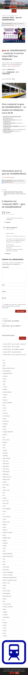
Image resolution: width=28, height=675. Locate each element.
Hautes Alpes (6, 474)
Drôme (4, 429)
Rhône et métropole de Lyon (10, 580)
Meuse (4, 535)
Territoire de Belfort (8, 606)
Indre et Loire (6, 490)
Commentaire (5, 267)
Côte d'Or (5, 413)
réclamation (19, 192)
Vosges (4, 630)
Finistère (5, 442)
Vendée (5, 625)
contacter (7, 191)
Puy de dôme (6, 569)
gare (4, 50)
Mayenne (5, 529)
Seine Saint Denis (7, 596)
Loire (4, 506)
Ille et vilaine (6, 484)
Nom (3, 285)
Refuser (17, 673)
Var (4, 620)
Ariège (4, 378)
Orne (4, 561)
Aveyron (5, 386)
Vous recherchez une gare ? (8, 335)
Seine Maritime (6, 593)
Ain (3, 360)
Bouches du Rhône (7, 392)
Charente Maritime (7, 402)
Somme (5, 598)
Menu (15, 11)
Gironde (5, 450)
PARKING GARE (11, 192)
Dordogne (5, 423)
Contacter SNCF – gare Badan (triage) (12, 352)
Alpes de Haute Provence (9, 368)
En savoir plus (10, 25)
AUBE (4, 381)
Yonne (4, 633)
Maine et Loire (6, 522)
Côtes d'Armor (6, 416)
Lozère (4, 519)
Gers (4, 447)
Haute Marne (6, 463)
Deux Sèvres (6, 421)
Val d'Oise (5, 614)
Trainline (5, 612)
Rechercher (23, 338)
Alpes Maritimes (6, 370)
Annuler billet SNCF (7, 373)
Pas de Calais (6, 567)
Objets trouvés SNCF (8, 556)
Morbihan (5, 543)
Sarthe (4, 585)
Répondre (8, 222)
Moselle (5, 545)
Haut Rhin (5, 455)
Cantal (4, 397)
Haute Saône (6, 466)
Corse (4, 410)
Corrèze (5, 408)
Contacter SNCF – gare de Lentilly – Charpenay (14, 344)
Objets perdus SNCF (7, 553)
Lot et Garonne (6, 516)
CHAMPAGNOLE (16, 66)
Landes (4, 498)
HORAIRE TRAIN (14, 191)
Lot (4, 514)
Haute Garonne (6, 458)
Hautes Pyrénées (7, 476)
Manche (5, 524)
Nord (4, 551)
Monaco (5, 540)
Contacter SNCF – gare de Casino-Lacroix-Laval (14, 354)
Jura (5, 189)
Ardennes (5, 376)
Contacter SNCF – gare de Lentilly (11, 346)
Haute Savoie (6, 469)
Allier (4, 365)
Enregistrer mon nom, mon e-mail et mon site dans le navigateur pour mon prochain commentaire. (14, 306)
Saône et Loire (6, 582)
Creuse (4, 418)
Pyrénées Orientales (8, 575)
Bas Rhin (5, 389)
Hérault (5, 482)
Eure (4, 437)
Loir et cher (6, 500)
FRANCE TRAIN (14, 15)
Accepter (12, 673)
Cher (4, 405)
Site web (4, 298)
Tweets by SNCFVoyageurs (8, 177)
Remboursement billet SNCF (9, 577)
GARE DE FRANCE (9, 3)
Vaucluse (5, 622)
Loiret (4, 511)
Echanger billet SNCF (8, 431)
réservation (7, 193)
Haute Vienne (6, 471)
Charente (5, 400)
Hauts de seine (6, 479)
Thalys (4, 609)
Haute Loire (6, 461)
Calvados (5, 394)
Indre (4, 487)
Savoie (4, 588)
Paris (4, 564)
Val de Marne (6, 617)
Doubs (4, 426)
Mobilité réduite (6, 537)
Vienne (4, 628)
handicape (5, 453)
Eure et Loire (6, 439)
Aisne (4, 363)
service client (15, 193)
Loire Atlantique (7, 508)
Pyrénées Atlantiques (8, 572)
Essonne (5, 434)
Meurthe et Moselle (7, 532)
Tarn (4, 601)
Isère (4, 492)
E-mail (4, 291)
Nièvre (4, 548)
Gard (4, 445)
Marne (4, 527)
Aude (4, 384)
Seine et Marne (6, 590)
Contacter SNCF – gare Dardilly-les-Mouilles (13, 349)
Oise (4, 559)
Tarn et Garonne (7, 604)
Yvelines (5, 636)
